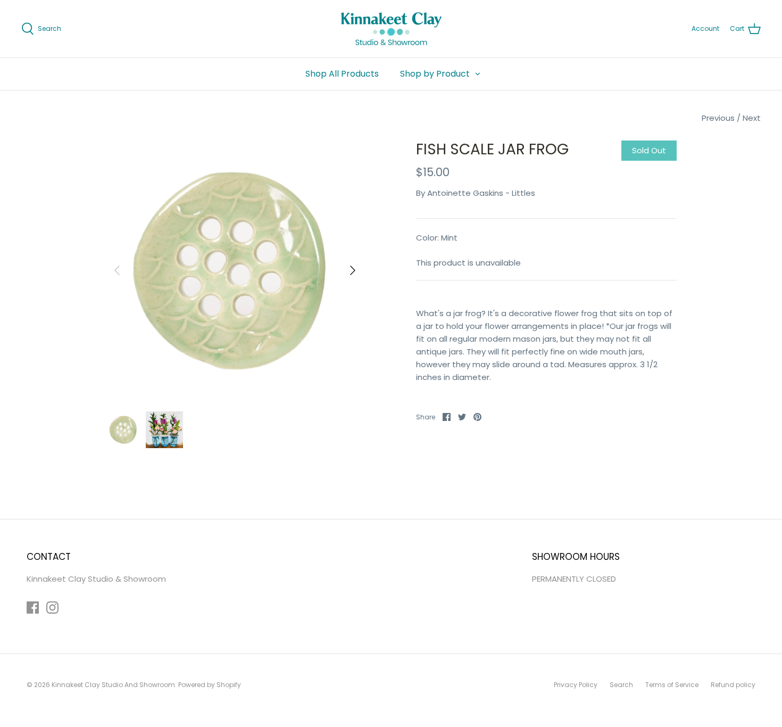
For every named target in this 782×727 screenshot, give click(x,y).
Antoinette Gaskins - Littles (481, 193)
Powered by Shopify (209, 684)
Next (752, 117)
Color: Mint (436, 237)
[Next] (352, 270)
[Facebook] (33, 607)
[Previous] (117, 270)
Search (621, 684)
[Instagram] (52, 607)
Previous (718, 117)
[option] (234, 270)
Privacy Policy (575, 684)
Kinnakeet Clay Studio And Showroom (113, 684)
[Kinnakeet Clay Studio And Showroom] (391, 29)
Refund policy (733, 684)
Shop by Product (435, 74)
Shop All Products (342, 74)
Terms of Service (671, 684)
